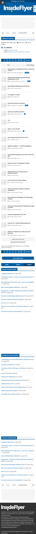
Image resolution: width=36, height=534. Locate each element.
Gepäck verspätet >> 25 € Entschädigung (19, 146)
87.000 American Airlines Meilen (17, 180)
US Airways (8, 48)
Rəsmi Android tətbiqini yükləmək (10, 287)
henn (18, 97)
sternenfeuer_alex (21, 235)
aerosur (17, 122)
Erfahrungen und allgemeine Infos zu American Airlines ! (21, 69)
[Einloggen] (34, 11)
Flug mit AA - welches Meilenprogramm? (19, 223)
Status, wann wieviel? (14, 129)
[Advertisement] (18, 333)
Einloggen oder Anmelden (18, 1)
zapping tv (21, 105)
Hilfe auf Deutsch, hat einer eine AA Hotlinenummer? (18, 172)
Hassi (17, 175)
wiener (20, 225)
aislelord (19, 88)
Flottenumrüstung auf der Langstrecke (11, 380)
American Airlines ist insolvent (16, 103)
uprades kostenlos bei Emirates (9, 390)
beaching (21, 182)
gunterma (21, 148)
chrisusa (19, 131)
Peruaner (20, 114)
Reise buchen (21, 42)
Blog (6, 264)
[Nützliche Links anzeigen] (33, 32)
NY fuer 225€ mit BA (6, 373)
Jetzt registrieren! (18, 258)
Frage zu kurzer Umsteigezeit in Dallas (18, 163)
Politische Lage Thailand (7, 364)
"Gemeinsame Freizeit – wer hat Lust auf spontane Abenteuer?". (17, 277)
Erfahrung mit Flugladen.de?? (8, 376)
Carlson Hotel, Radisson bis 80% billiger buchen (13, 387)
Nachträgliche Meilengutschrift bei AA (18, 86)
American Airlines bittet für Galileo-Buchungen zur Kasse (21, 206)
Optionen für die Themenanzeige (18, 242)
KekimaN (18, 201)
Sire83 (20, 209)
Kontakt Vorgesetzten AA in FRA (17, 214)
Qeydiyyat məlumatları (7, 273)
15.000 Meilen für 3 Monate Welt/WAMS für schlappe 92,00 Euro (17, 359)
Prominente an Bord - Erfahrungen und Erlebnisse (14, 368)
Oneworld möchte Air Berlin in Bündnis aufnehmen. (19, 189)
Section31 (19, 165)
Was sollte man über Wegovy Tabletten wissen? (13, 296)
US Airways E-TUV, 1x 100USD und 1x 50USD (18, 52)
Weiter (28, 60)
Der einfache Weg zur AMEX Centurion (11, 394)
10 (23, 60)
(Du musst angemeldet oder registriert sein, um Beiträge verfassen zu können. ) (15, 246)
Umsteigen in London (14, 94)
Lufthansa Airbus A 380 (7, 383)
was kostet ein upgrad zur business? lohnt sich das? (21, 155)
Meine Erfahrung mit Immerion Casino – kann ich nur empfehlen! (17, 282)
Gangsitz (17, 139)
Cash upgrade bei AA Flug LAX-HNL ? (18, 137)
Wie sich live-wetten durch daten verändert (12, 299)
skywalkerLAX (20, 72)
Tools (18, 264)
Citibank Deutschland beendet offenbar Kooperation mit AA (19, 78)
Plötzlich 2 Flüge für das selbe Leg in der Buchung (19, 232)
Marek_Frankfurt (19, 192)
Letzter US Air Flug (12, 50)
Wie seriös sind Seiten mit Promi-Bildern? (11, 311)
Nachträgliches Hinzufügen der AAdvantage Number (20, 198)
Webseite (13, 42)
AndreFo (20, 216)
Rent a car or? (4, 303)
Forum (29, 264)
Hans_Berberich (22, 81)
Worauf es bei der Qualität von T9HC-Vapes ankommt (14, 306)
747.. (9, 120)
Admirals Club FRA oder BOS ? (16, 112)
